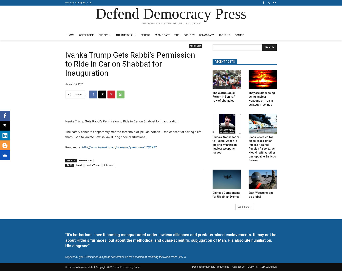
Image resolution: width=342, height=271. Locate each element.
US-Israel (108, 165)
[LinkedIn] (5, 135)
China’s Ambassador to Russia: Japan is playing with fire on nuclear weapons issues (226, 145)
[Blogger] (5, 145)
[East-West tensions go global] (263, 179)
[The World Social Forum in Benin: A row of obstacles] (227, 79)
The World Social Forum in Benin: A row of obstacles (224, 96)
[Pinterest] (111, 94)
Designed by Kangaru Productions (80, 27)
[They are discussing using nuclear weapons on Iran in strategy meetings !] (263, 79)
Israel (79, 165)
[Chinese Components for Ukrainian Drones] (227, 179)
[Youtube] (274, 3)
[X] (269, 3)
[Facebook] (263, 3)
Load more (243, 206)
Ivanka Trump (93, 165)
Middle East (195, 46)
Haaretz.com (85, 160)
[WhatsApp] (120, 94)
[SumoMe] (5, 155)
